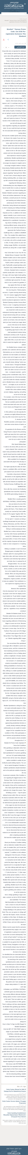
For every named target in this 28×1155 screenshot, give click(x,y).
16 (6, 47)
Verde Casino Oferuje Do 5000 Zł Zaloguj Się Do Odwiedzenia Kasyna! (15, 1090)
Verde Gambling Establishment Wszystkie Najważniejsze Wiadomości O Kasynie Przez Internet (14, 1115)
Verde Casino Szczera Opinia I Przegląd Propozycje (14, 1102)
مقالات (21, 19)
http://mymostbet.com (11, 902)
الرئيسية (25, 19)
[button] (25, 4)
